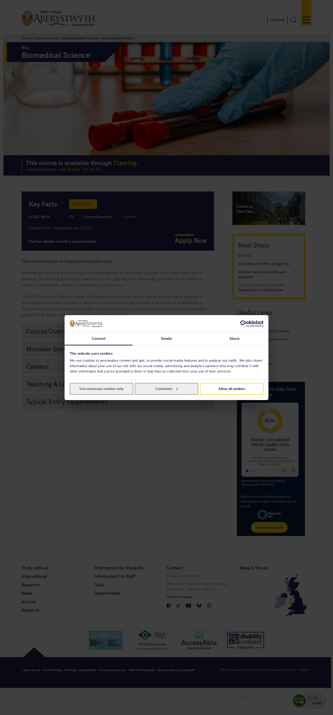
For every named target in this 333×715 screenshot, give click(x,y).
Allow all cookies (231, 389)
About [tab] (234, 338)
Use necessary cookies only (101, 389)
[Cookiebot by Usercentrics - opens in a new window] (243, 323)
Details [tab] (166, 338)
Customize (163, 389)
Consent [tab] (98, 338)
